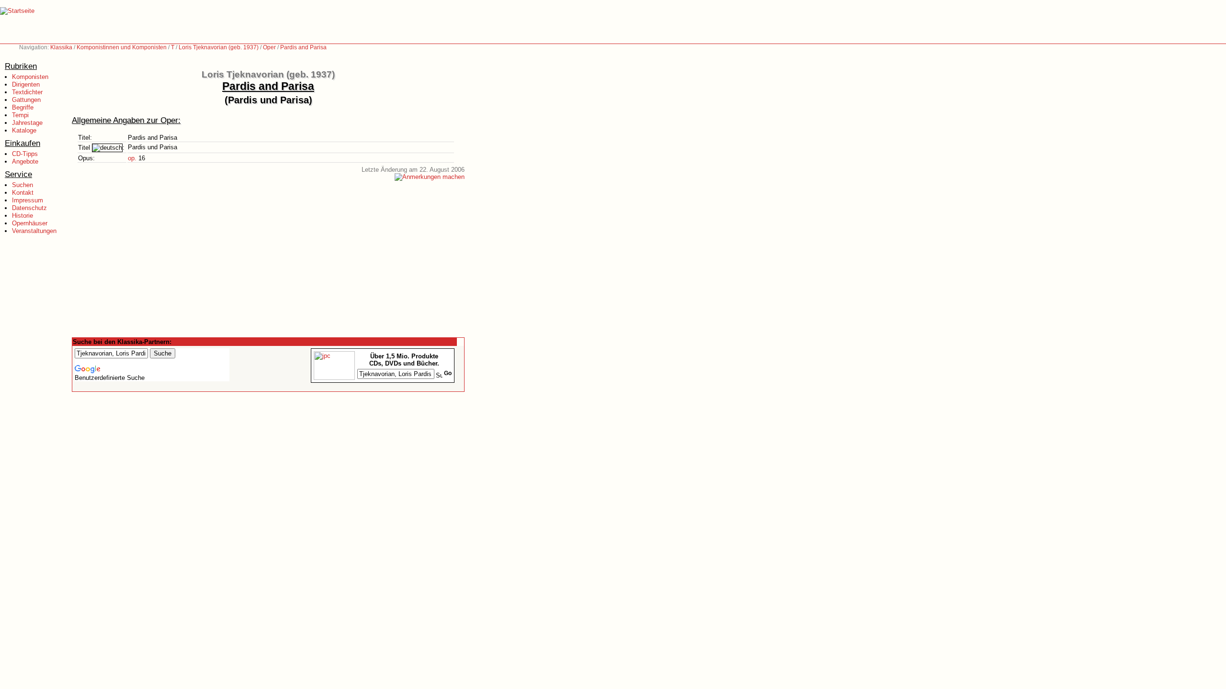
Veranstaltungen (34, 230)
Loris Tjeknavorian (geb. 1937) (219, 47)
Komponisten (30, 76)
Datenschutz (29, 207)
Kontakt (23, 192)
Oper (269, 47)
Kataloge (24, 130)
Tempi (20, 115)
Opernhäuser (29, 223)
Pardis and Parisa (303, 47)
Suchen (22, 185)
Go (448, 373)
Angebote (25, 161)
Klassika (61, 47)
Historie (22, 215)
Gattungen (26, 99)
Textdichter (27, 92)
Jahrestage (27, 122)
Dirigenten (26, 84)
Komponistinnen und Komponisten (122, 47)
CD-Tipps (25, 153)
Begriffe (23, 107)
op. (132, 158)
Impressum (27, 200)
